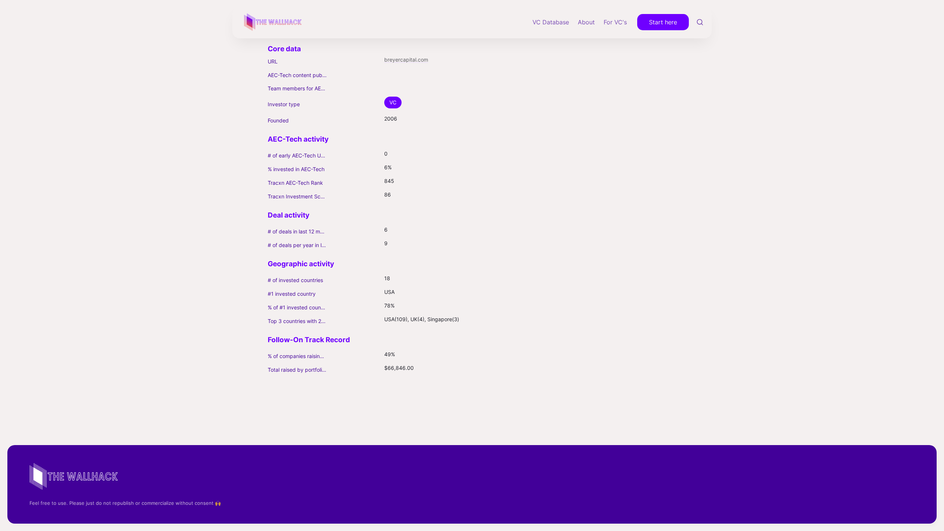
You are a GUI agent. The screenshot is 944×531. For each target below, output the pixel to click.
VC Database (550, 22)
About (586, 22)
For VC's (615, 22)
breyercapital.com (406, 59)
